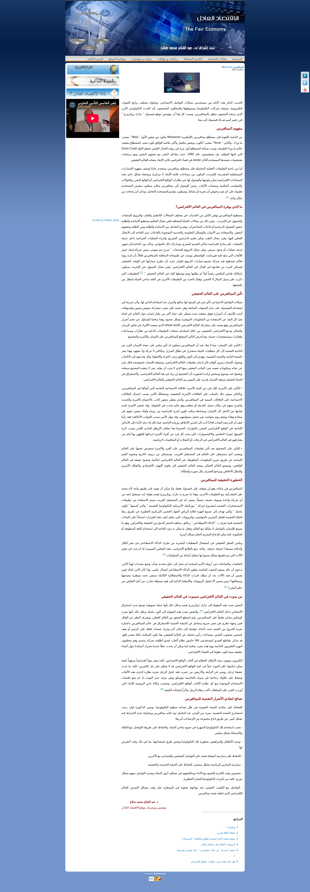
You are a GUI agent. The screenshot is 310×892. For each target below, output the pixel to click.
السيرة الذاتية (95, 58)
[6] (162, 689)
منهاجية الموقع (117, 58)
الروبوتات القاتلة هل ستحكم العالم (218, 844)
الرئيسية (237, 58)
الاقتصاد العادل (130, 807)
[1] (227, 197)
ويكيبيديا (231, 827)
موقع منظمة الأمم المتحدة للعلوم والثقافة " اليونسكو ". (208, 838)
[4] (225, 586)
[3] (164, 554)
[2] (141, 272)
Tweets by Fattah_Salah (105, 220)
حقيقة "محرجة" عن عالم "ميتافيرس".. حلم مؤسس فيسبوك (205, 850)
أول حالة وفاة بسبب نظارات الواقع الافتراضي (213, 861)
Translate (114, 71)
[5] (201, 610)
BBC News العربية (226, 833)
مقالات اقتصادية (217, 58)
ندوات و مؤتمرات (141, 58)
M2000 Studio (160, 873)
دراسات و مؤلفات (167, 58)
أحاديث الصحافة (193, 58)
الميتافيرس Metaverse (233, 67)
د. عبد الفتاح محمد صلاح (144, 801)
